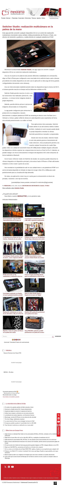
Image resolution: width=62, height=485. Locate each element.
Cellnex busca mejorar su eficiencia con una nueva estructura (19, 413)
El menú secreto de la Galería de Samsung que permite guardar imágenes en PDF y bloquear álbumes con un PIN (31, 445)
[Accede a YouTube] (58, 421)
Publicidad (23, 478)
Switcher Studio (26, 69)
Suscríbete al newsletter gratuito (11, 396)
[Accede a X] (58, 415)
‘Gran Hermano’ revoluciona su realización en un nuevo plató (19, 425)
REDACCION (7, 185)
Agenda (39, 18)
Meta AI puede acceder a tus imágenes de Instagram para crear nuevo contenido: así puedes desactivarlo (29, 454)
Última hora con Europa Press (14, 430)
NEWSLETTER (22, 196)
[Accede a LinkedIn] (58, 418)
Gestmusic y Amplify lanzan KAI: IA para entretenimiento (18, 409)
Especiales (21, 18)
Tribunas (33, 18)
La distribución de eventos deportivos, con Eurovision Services (19, 415)
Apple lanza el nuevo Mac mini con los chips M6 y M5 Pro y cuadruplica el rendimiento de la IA (27, 437)
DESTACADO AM (26, 185)
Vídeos (43, 18)
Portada (3, 17)
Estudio (42, 185)
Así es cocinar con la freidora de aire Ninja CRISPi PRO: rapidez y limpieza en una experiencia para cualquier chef (32, 449)
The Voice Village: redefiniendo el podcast (14, 419)
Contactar (56, 478)
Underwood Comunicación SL (29, 482)
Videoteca (8, 350)
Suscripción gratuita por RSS (10, 391)
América (56, 16)
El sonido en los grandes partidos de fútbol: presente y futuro (19, 407)
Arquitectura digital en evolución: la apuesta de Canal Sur (18, 411)
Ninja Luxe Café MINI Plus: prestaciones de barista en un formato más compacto (24, 447)
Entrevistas (28, 18)
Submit (53, 337)
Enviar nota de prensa (48, 478)
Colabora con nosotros (37, 478)
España (51, 16)
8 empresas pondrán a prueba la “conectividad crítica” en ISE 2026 (20, 423)
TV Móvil (47, 185)
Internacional (54, 18)
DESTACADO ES (35, 185)
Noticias (8, 18)
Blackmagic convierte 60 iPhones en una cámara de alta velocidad (20, 417)
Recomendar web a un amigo (9, 394)
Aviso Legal (28, 478)
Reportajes (15, 18)
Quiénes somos (16, 478)
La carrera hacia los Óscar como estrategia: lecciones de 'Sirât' (19, 421)
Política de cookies (8, 478)
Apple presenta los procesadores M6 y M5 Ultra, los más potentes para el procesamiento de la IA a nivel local (30, 439)
